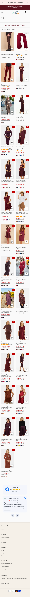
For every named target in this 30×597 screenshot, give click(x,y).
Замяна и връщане (5, 537)
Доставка (3, 531)
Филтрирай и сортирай (9, 29)
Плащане (3, 534)
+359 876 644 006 (5, 566)
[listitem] (15, 2)
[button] (7, 510)
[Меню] (2, 12)
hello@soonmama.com (6, 563)
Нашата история (5, 583)
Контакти (3, 529)
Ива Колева (12, 498)
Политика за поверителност (8, 555)
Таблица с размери (5, 539)
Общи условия (4, 553)
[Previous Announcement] (2, 2)
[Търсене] (28, 12)
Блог (2, 550)
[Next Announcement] (27, 2)
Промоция (3, 542)
